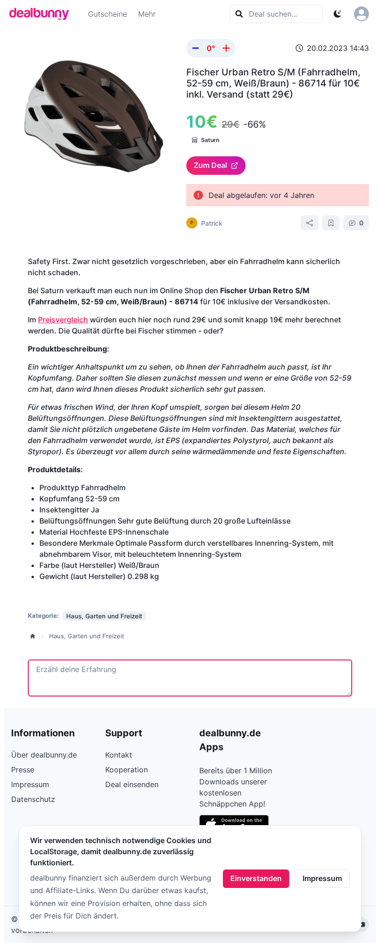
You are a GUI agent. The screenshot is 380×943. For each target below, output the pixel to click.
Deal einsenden (131, 784)
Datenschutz (33, 799)
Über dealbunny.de (44, 754)
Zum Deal (210, 165)
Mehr (147, 13)
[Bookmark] (331, 223)
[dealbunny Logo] (42, 14)
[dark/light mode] (337, 14)
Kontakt (118, 754)
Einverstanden (256, 878)
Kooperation (126, 769)
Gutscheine (107, 13)
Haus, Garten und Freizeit (86, 636)
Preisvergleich (63, 319)
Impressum (322, 878)
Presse (22, 769)
